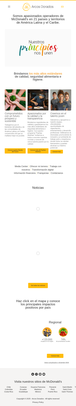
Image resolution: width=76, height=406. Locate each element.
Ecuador (23, 389)
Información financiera (24, 173)
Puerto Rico (52, 392)
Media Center (21, 166)
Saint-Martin (67, 387)
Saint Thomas (67, 392)
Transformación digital (42, 169)
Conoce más (55, 356)
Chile (9, 387)
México (38, 392)
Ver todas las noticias (38, 285)
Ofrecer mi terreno (39, 166)
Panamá (52, 387)
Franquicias (43, 173)
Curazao (23, 387)
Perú (53, 389)
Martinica (38, 389)
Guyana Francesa (38, 387)
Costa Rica (8, 392)
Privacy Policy (38, 402)
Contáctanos (57, 173)
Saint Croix (67, 389)
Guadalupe (23, 392)
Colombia (9, 389)
